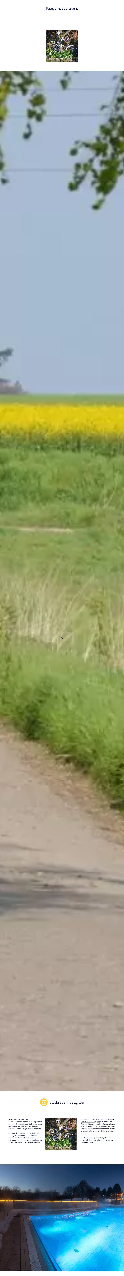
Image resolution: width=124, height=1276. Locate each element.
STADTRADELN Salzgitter (90, 1122)
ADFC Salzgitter (87, 1140)
